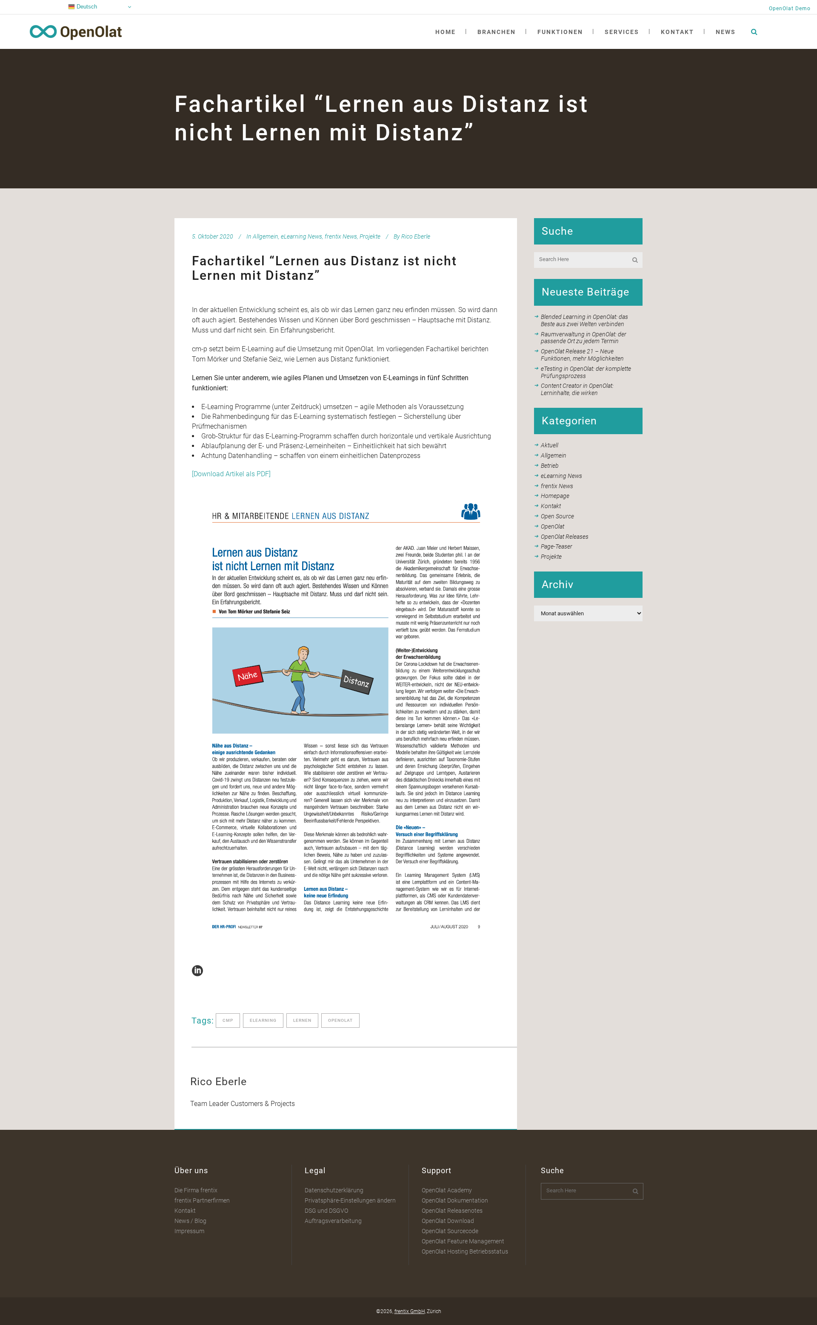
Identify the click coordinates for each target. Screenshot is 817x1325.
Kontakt (551, 506)
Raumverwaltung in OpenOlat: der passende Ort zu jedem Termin (583, 338)
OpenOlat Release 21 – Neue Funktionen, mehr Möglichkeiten (582, 355)
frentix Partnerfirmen (202, 1200)
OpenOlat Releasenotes (452, 1210)
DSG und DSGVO (326, 1210)
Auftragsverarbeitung (333, 1220)
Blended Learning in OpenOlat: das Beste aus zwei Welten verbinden (584, 320)
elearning (263, 1020)
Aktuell (549, 445)
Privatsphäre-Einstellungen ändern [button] (350, 1200)
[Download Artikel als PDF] (231, 474)
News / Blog (190, 1220)
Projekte (370, 236)
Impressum (189, 1231)
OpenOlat (552, 526)
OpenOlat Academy (447, 1190)
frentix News (341, 236)
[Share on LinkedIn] (197, 970)
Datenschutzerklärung (334, 1190)
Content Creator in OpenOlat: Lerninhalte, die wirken (577, 389)
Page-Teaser (556, 546)
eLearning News (301, 236)
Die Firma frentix (195, 1190)
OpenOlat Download (448, 1220)
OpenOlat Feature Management (463, 1241)
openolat (340, 1020)
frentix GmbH (409, 1311)
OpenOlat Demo (790, 8)
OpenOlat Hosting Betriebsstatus (465, 1251)
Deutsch (86, 6)
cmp (228, 1020)
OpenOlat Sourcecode (450, 1231)
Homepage (555, 495)
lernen (302, 1020)
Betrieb (550, 465)
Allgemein (265, 236)
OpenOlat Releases (564, 536)
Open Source (557, 516)
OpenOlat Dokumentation (455, 1200)
